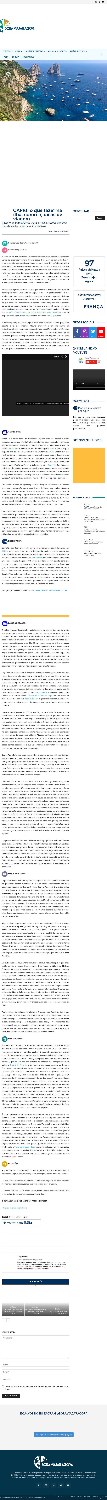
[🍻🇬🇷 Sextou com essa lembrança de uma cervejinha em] (98, 1425)
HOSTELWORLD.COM (58, 591)
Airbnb (5, 551)
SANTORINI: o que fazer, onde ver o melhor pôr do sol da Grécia (13, 1311)
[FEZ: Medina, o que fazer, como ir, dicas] (78, 553)
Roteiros (95, 1496)
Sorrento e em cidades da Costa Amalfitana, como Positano (33, 312)
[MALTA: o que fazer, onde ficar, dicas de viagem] (58, 1302)
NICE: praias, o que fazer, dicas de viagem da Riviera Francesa (35, 1311)
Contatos (64, 1496)
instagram (85, 336)
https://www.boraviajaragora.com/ (29, 1259)
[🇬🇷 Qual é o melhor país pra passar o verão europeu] (80, 1425)
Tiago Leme (22, 1257)
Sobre (57, 1496)
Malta (57, 1309)
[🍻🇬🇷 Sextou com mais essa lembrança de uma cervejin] (8, 1425)
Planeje (72, 1496)
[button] (101, 54)
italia (11, 1217)
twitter (93, 336)
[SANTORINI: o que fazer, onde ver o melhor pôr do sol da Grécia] (13, 1302)
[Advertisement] (70, 26)
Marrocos (88, 539)
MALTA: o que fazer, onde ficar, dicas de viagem (58, 1312)
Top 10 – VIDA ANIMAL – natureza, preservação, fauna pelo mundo (94, 519)
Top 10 (86, 515)
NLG (12, 449)
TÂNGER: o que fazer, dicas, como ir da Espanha (93, 543)
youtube (101, 336)
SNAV (51, 452)
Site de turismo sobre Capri (15, 1208)
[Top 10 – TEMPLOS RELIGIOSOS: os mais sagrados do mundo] (78, 530)
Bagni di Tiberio (31, 699)
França (35, 1307)
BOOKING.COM (38, 591)
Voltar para (19, 1223)
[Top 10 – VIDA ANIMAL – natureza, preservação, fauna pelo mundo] (78, 518)
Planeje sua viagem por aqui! (89, 409)
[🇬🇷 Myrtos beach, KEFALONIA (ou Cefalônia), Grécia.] (44, 1425)
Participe (87, 1496)
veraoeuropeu (21, 1217)
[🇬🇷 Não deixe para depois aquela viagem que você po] (26, 1425)
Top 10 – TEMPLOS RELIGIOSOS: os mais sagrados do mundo (94, 531)
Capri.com (52, 465)
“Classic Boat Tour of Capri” (40, 696)
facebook (77, 336)
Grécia (13, 1307)
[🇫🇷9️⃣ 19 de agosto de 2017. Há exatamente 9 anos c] (62, 1425)
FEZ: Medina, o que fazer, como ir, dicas (93, 554)
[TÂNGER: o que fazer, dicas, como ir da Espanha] (78, 541)
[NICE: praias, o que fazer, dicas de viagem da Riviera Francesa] (36, 1302)
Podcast (79, 1496)
